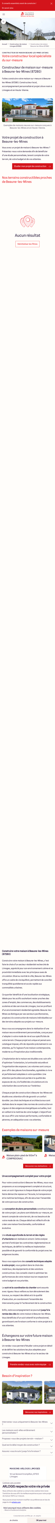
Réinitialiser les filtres (27, 244)
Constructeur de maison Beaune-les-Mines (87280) (39, 45)
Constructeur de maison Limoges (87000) (18, 45)
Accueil (4, 44)
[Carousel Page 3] (28, 119)
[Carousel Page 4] (29, 119)
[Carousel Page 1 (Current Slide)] (25, 119)
